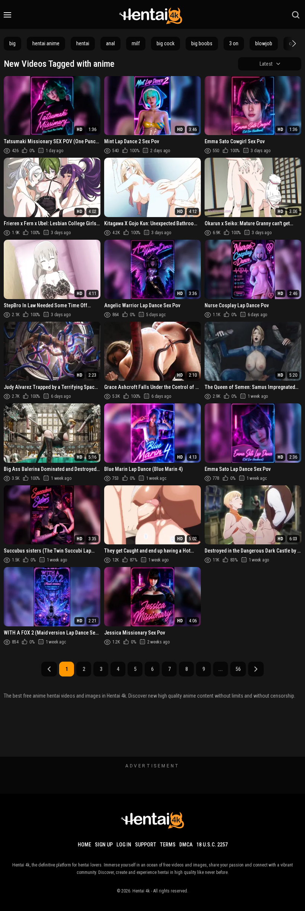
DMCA (186, 845)
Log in (123, 845)
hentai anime (46, 43)
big (12, 43)
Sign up (104, 845)
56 (238, 669)
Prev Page (49, 669)
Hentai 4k (141, 891)
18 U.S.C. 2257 (212, 845)
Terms (168, 845)
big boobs (201, 43)
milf (136, 43)
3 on (233, 43)
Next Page (256, 669)
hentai (82, 43)
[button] (293, 43)
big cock (165, 43)
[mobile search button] (295, 14)
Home (84, 845)
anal (110, 43)
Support (145, 845)
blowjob (263, 43)
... (220, 669)
